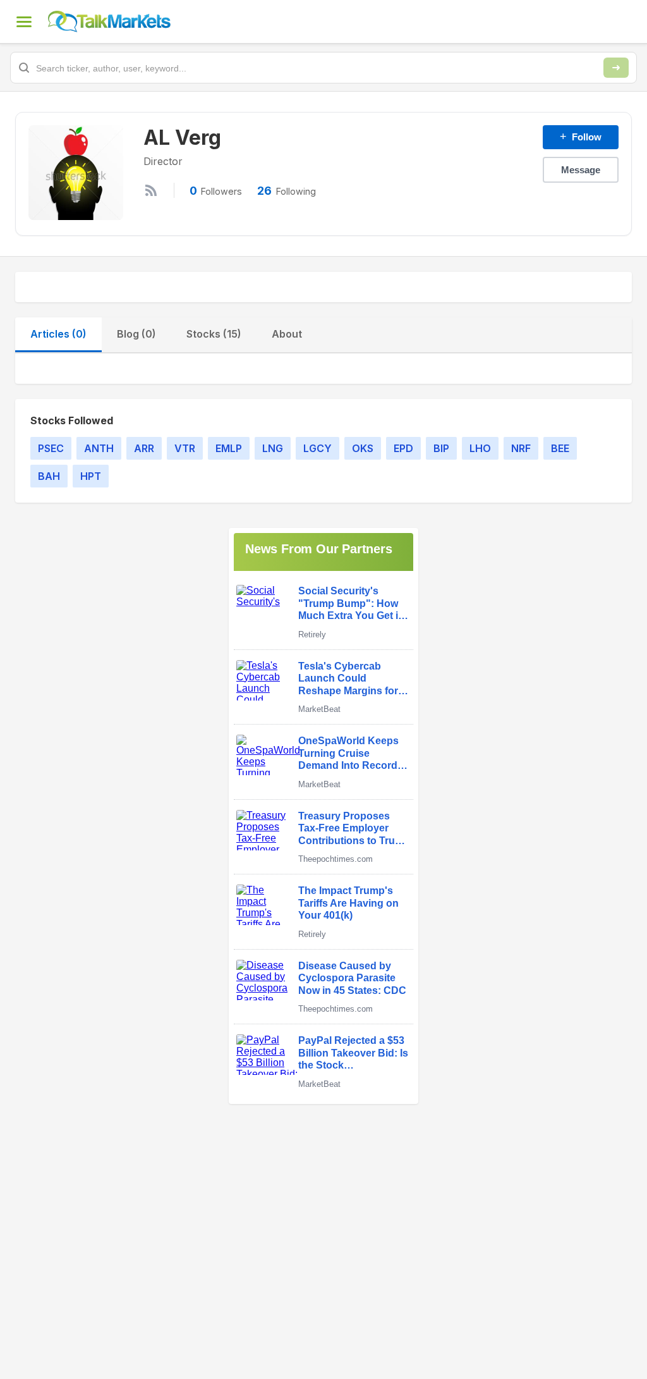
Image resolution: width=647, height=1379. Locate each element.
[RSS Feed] (151, 190)
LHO (480, 448)
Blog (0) (136, 334)
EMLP (228, 448)
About (287, 334)
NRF (521, 448)
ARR (144, 448)
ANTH (99, 448)
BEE (560, 448)
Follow (581, 136)
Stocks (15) (213, 334)
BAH (49, 476)
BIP (441, 448)
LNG (272, 448)
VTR (184, 448)
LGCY (317, 448)
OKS (362, 448)
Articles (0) (58, 334)
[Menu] (24, 21)
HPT (90, 476)
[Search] (616, 68)
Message (580, 169)
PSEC (51, 448)
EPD (403, 448)
